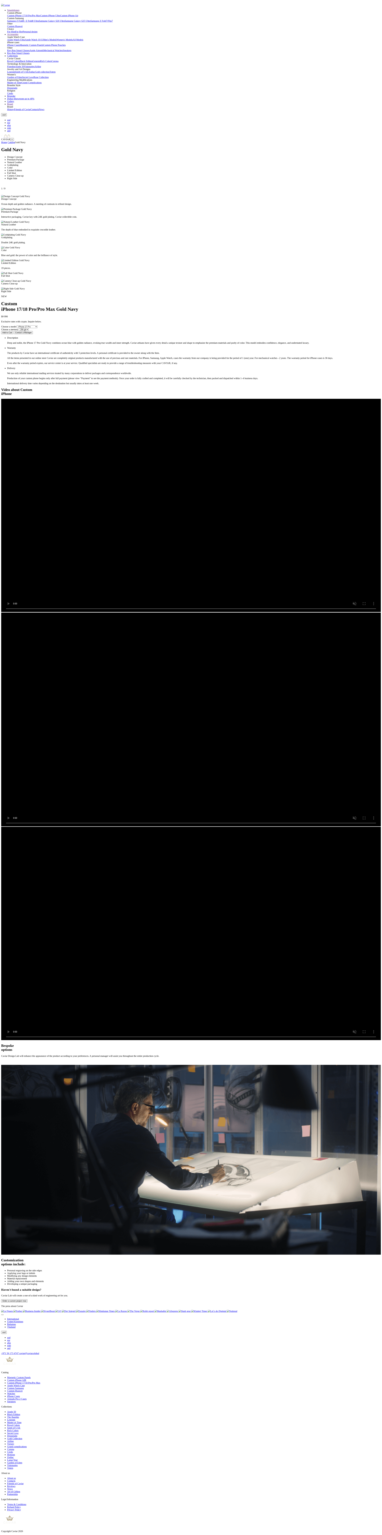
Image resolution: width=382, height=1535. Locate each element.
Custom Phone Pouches (54, 45)
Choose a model (8, 326)
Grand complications (17, 1446)
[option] (194, 120)
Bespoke (11, 96)
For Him (11, 31)
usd (8, 120)
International (13, 1319)
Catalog (11, 142)
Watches (11, 1393)
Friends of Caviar (22, 109)
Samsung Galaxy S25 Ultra (77, 21)
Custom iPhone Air (69, 15)
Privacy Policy (14, 1509)
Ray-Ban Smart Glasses (18, 50)
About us (11, 1478)
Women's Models (64, 39)
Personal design (30, 31)
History (10, 109)
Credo (10, 93)
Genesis (36, 61)
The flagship (13, 1417)
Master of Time (14, 82)
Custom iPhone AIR (16, 1380)
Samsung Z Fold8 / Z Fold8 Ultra (23, 21)
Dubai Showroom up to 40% (20, 98)
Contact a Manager (23, 332)
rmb (9, 128)
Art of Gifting (13, 1491)
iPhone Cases (13, 45)
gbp (9, 125)
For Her (19, 31)
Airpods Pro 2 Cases (17, 1399)
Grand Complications (31, 82)
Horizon (11, 1454)
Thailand (11, 1327)
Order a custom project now (14, 1301)
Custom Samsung (15, 1388)
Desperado (12, 88)
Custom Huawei (15, 26)
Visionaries (29, 66)
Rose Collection (41, 77)
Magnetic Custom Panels (31, 45)
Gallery (10, 101)
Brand (10, 104)
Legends (11, 72)
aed (8, 130)
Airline (37, 66)
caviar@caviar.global (29, 1353)
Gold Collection (14, 1438)
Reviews (11, 1486)
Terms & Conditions (16, 1504)
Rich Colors (45, 61)
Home (4, 142)
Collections (12, 56)
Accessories (12, 34)
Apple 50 (19, 66)
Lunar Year (12, 1460)
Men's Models (49, 39)
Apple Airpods (36, 50)
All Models (78, 39)
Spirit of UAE (22, 72)
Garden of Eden (14, 77)
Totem (53, 72)
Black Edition (26, 61)
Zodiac (32, 72)
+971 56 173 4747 (10, 1353)
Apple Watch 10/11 (34, 39)
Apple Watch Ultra (16, 39)
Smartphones (13, 10)
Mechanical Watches (53, 50)
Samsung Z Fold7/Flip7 (101, 21)
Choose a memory (9, 329)
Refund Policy (14, 1507)
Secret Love (28, 77)
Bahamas (11, 1324)
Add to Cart (7, 332)
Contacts (35, 109)
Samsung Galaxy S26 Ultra (52, 21)
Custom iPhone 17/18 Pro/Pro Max (23, 15)
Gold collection (42, 72)
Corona (54, 61)
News (41, 109)
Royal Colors (13, 61)
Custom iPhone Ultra (50, 15)
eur (8, 122)
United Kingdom (15, 1321)
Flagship (11, 66)
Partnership (12, 1494)
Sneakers (67, 50)
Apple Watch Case (16, 1385)
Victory (10, 1444)
